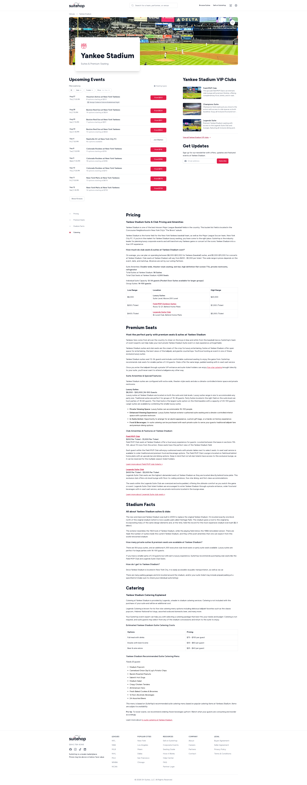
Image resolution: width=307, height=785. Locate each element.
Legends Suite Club (135, 469)
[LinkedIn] (84, 749)
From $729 (158, 188)
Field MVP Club (133, 436)
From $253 (158, 98)
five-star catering (214, 367)
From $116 (158, 150)
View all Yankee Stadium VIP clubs (196, 137)
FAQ (165, 762)
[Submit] (132, 5)
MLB (114, 749)
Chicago (141, 762)
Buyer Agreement (221, 741)
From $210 (158, 169)
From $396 (158, 159)
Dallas (139, 753)
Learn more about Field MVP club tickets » (144, 464)
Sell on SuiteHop (219, 5)
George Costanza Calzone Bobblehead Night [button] (104, 102)
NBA (114, 745)
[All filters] (71, 90)
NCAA (114, 766)
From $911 (158, 120)
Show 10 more (77, 199)
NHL (114, 753)
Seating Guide (169, 749)
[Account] (236, 5)
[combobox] (153, 5)
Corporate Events (171, 745)
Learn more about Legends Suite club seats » (145, 494)
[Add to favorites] (232, 22)
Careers (192, 745)
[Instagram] (75, 749)
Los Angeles (142, 745)
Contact (192, 753)
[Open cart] (231, 5)
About (191, 741)
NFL (113, 741)
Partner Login (169, 766)
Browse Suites (204, 5)
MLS (114, 758)
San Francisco (143, 758)
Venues (72, 14)
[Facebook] (70, 749)
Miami (139, 749)
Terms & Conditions (222, 753)
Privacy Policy (220, 749)
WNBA (115, 762)
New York (141, 741)
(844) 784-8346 (76, 744)
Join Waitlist (158, 140)
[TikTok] (80, 749)
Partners (192, 749)
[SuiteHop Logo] (77, 5)
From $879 (158, 179)
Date (77, 90)
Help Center (168, 758)
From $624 (158, 111)
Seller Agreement (221, 745)
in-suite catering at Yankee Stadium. (157, 720)
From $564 (158, 130)
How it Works (169, 753)
